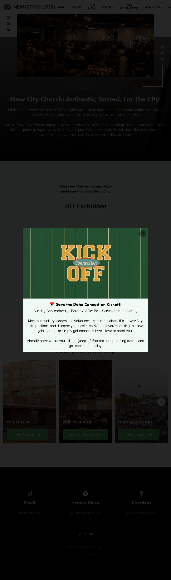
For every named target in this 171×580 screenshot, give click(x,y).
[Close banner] (142, 233)
